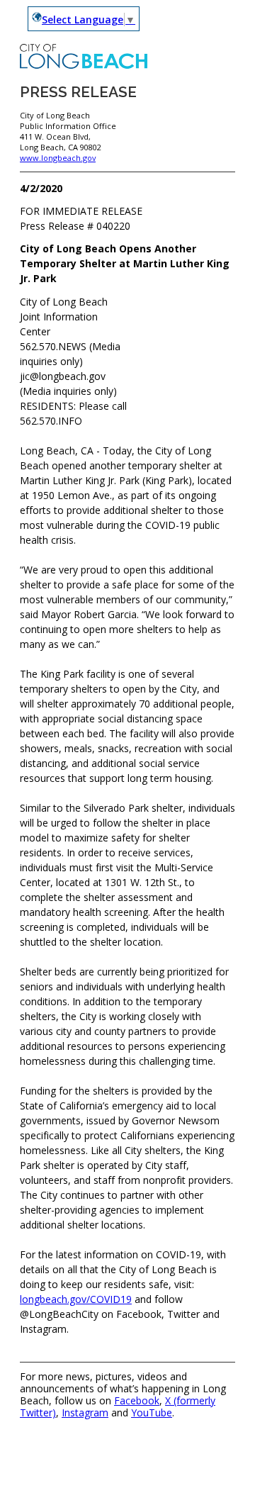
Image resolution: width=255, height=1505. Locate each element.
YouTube (151, 1412)
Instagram (85, 1412)
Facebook (136, 1400)
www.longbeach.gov (58, 157)
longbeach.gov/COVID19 (76, 1299)
